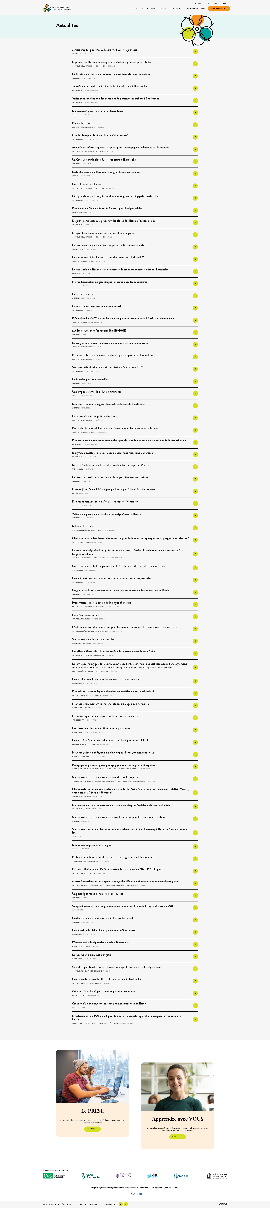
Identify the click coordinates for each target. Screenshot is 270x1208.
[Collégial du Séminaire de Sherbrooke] (217, 1176)
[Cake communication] (223, 1204)
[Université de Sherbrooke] (54, 1176)
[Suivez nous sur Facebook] (121, 1204)
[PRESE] (56, 8)
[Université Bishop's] (123, 1176)
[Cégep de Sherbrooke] (91, 1176)
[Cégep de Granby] (152, 1176)
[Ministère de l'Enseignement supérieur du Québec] (135, 1193)
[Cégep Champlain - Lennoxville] (182, 1176)
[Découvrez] (92, 1076)
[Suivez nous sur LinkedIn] (126, 1204)
